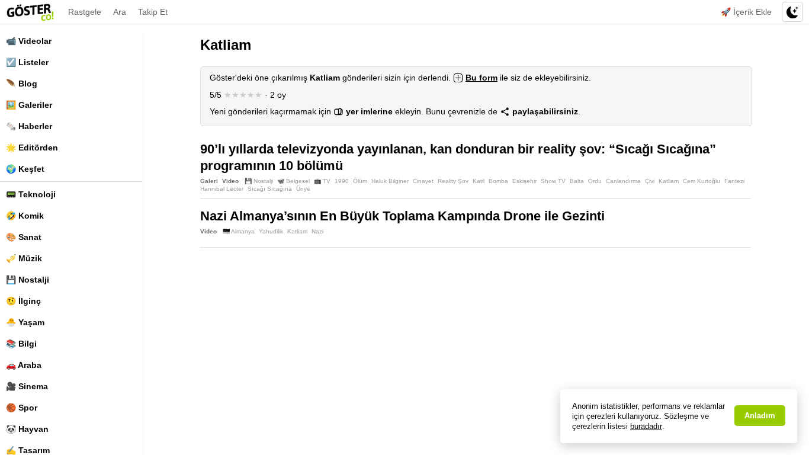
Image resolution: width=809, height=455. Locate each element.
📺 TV (322, 181)
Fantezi (734, 181)
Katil (478, 181)
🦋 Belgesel (293, 181)
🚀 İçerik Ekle (746, 12)
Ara (119, 12)
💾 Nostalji (27, 279)
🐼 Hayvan (27, 429)
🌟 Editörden (32, 147)
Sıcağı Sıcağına (270, 188)
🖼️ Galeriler (29, 105)
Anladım (759, 415)
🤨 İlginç (23, 301)
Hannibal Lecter (221, 188)
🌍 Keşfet (25, 169)
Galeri (209, 181)
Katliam (669, 181)
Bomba (498, 181)
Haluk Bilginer (390, 181)
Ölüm (360, 181)
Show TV (553, 181)
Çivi (649, 181)
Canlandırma (623, 181)
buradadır (646, 426)
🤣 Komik (25, 215)
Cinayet (423, 181)
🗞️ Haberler (29, 126)
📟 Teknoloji (31, 194)
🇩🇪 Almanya (239, 231)
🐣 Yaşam (25, 322)
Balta (577, 181)
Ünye (303, 188)
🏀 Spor (21, 407)
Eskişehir (524, 181)
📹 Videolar (29, 41)
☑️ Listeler (27, 62)
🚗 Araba (23, 365)
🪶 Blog (21, 83)
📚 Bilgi (21, 343)
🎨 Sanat (23, 237)
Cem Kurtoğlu (701, 181)
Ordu (595, 181)
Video (230, 181)
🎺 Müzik (24, 258)
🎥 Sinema (27, 386)
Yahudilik (271, 231)
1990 (342, 181)
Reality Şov (453, 181)
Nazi (317, 231)
